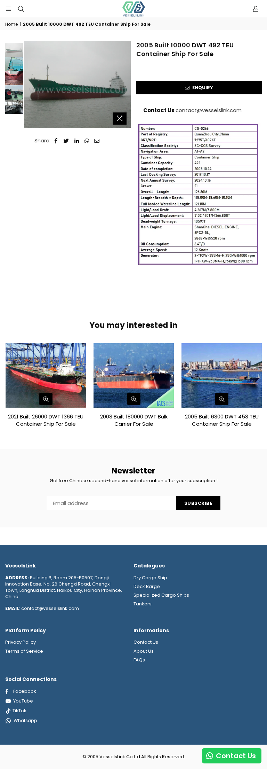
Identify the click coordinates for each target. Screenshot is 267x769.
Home (11, 24)
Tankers (143, 604)
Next (126, 78)
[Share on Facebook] (56, 140)
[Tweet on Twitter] (66, 140)
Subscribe (198, 503)
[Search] (21, 8)
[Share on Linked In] (76, 140)
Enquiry (202, 87)
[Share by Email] (97, 140)
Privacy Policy (20, 642)
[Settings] (255, 8)
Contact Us (146, 642)
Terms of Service (24, 651)
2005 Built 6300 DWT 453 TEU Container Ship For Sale (222, 420)
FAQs (139, 660)
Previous (30, 84)
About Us (144, 651)
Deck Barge (147, 586)
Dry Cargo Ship (150, 577)
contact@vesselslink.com (209, 110)
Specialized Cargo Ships (161, 595)
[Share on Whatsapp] (86, 140)
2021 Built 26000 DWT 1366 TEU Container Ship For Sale (45, 420)
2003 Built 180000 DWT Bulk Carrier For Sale (134, 420)
